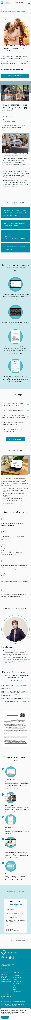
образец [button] (11, 921)
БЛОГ (14, 985)
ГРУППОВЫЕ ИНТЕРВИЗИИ (6, 981)
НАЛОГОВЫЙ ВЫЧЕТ (17, 991)
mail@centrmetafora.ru (6, 965)
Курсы (8, 10)
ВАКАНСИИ (15, 979)
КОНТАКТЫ (4, 962)
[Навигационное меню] (29, 3)
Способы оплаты (17, 983)
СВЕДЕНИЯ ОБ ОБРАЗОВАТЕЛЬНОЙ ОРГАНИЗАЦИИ (17, 974)
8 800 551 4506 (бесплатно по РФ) (8, 964)
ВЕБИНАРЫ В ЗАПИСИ (5, 979)
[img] (6, 957)
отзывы (15, 987)
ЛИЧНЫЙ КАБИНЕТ (17, 977)
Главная (3, 10)
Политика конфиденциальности (8, 994)
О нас (14, 989)
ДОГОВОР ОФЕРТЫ (17, 981)
